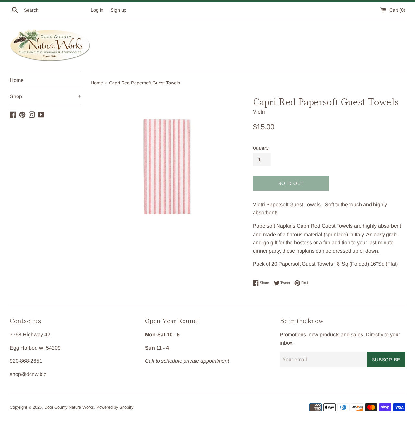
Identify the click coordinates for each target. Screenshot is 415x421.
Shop (45, 96)
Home (17, 80)
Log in (97, 10)
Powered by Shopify (114, 407)
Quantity (260, 148)
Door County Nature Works (69, 407)
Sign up (118, 10)
